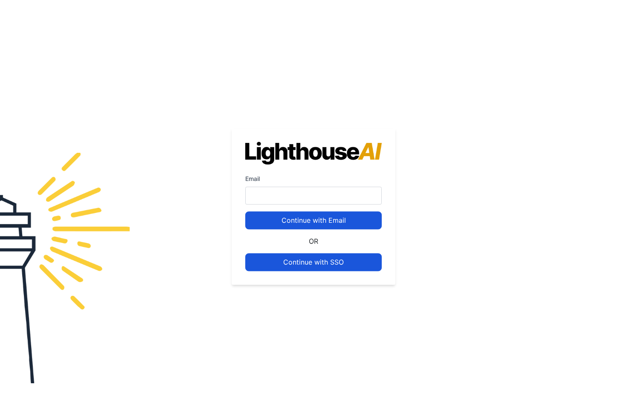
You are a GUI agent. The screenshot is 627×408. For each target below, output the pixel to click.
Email (252, 179)
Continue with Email (314, 220)
